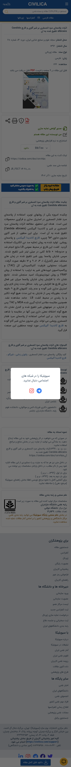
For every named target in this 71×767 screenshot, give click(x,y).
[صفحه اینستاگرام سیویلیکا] (32, 390)
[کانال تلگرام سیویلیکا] (39, 390)
